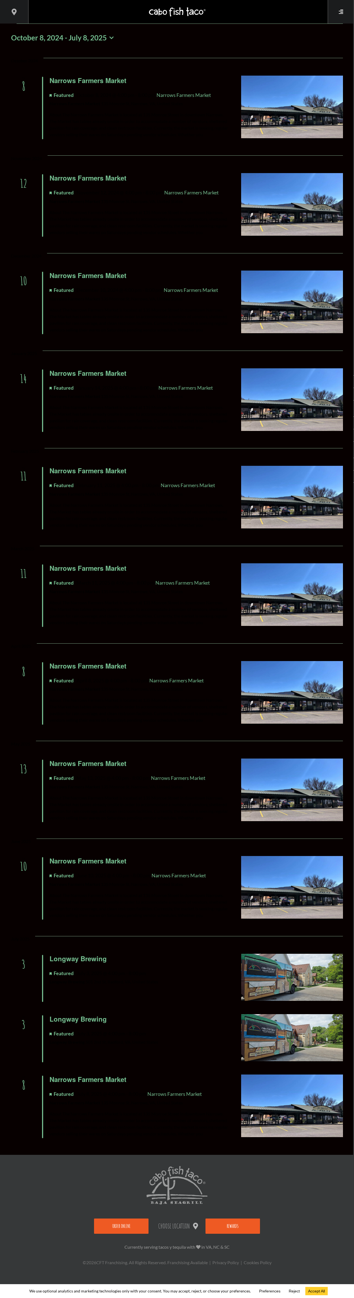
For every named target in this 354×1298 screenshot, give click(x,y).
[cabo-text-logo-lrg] (177, 7)
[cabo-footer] (177, 1168)
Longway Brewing (78, 958)
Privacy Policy (225, 1262)
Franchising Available (187, 1262)
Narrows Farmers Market (88, 80)
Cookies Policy (258, 1262)
